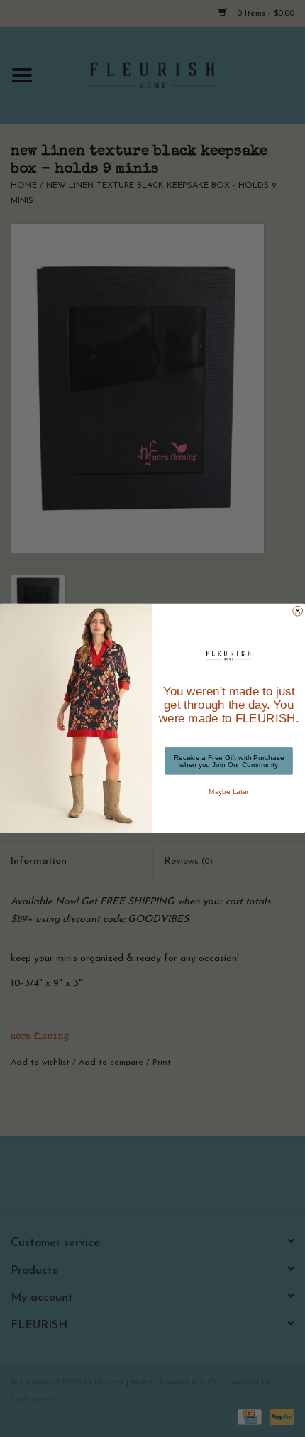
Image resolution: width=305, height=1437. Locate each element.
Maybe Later (229, 792)
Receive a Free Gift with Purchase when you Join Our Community (229, 761)
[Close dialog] (298, 612)
